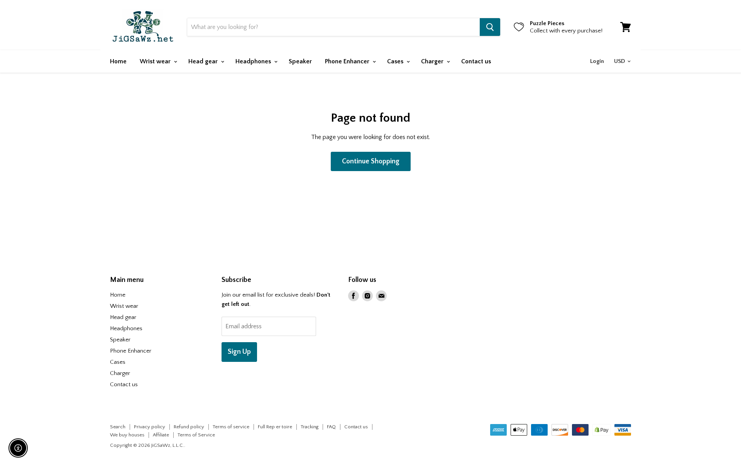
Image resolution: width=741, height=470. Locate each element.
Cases (396, 61)
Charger (433, 61)
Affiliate (161, 435)
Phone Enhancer (348, 61)
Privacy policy (149, 426)
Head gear (203, 61)
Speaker (300, 61)
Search (117, 426)
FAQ (331, 426)
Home (118, 61)
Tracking (309, 426)
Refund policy (189, 426)
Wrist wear (156, 61)
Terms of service (231, 426)
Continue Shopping (370, 161)
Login (597, 61)
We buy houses (127, 435)
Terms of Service (196, 435)
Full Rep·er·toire (275, 426)
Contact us (476, 61)
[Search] (490, 27)
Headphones (253, 61)
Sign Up (239, 352)
